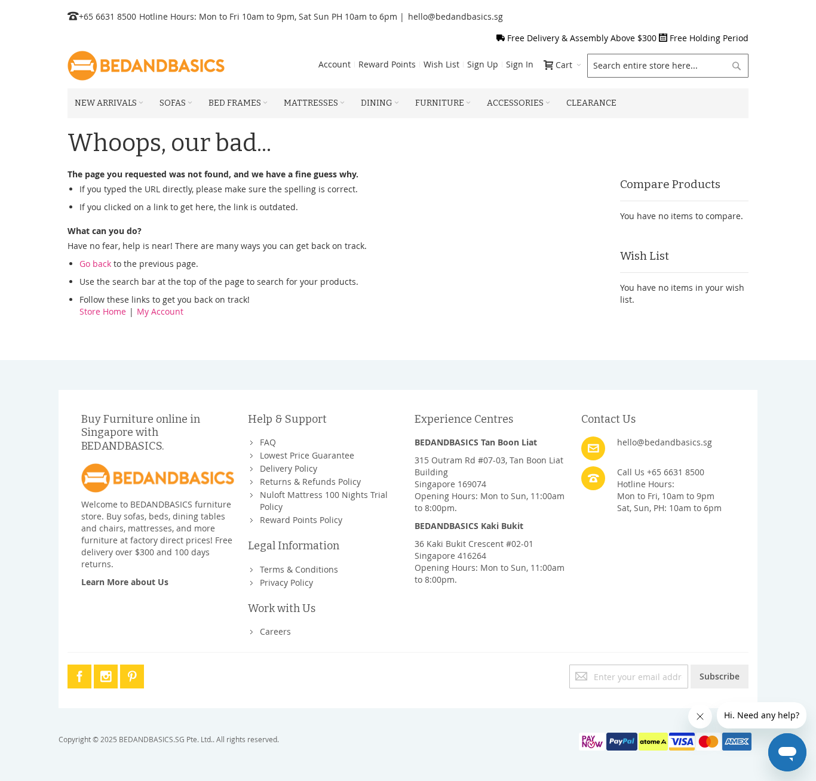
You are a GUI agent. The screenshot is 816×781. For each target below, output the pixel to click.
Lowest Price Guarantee (307, 455)
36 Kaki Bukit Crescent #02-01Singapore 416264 (474, 549)
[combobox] (667, 66)
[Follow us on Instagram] (107, 674)
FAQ (268, 442)
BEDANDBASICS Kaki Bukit (469, 525)
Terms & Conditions (299, 569)
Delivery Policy (288, 468)
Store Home (102, 311)
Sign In (519, 64)
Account (334, 64)
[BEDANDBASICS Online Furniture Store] (146, 66)
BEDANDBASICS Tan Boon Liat (476, 442)
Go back (95, 263)
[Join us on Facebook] (81, 674)
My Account (160, 311)
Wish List (441, 64)
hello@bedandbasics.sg (455, 16)
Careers (275, 631)
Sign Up (482, 64)
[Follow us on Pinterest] (132, 674)
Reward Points (387, 64)
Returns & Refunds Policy (310, 481)
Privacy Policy (286, 582)
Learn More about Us (124, 582)
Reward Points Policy (301, 519)
